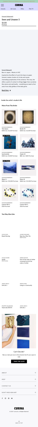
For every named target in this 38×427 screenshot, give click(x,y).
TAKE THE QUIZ (19, 361)
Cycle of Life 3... (6, 204)
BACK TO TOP (19, 423)
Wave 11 (4, 179)
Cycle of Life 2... (24, 204)
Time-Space (5, 129)
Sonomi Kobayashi (7, 16)
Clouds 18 (22, 154)
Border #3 (22, 129)
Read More (5, 90)
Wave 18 (22, 179)
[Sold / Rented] (10, 142)
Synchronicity (5, 154)
